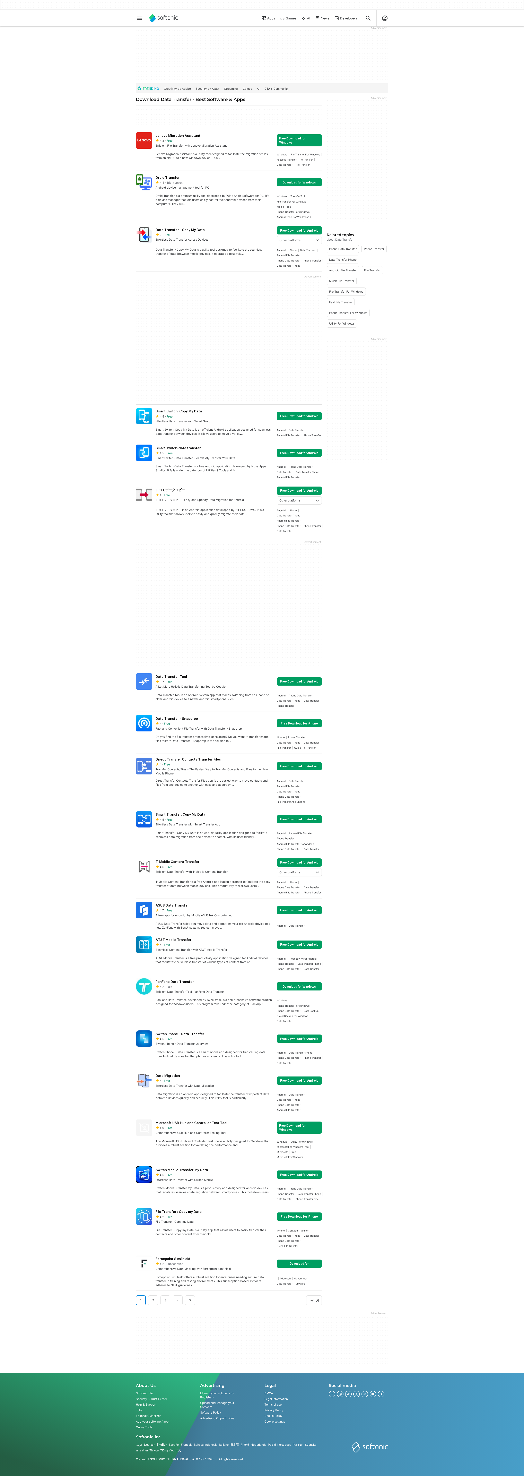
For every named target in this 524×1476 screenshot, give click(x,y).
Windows (282, 154)
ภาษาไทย (142, 1450)
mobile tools (284, 206)
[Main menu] (139, 18)
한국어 (245, 1445)
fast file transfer (286, 159)
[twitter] (356, 1394)
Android (281, 250)
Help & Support (146, 1404)
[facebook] (332, 1394)
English (162, 1445)
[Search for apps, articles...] (368, 18)
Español (174, 1445)
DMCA (268, 1393)
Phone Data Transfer (288, 260)
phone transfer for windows (293, 211)
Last (311, 1300)
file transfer (303, 164)
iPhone (293, 250)
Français (186, 1445)
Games (291, 18)
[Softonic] (163, 18)
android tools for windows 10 (294, 216)
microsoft (282, 1151)
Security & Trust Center (151, 1399)
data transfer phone (288, 265)
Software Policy (210, 1412)
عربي (139, 1445)
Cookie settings (274, 1421)
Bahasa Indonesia (205, 1445)
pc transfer (306, 159)
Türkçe (154, 1450)
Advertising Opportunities (217, 1418)
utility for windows (301, 1141)
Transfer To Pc (298, 196)
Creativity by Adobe (177, 88)
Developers (349, 18)
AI (308, 18)
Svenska (310, 1445)
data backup (311, 1010)
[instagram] (340, 1394)
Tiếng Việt (167, 1450)
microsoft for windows (290, 1157)
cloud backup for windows (292, 1016)
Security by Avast (207, 88)
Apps (271, 18)
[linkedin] (364, 1394)
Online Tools (144, 1427)
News (325, 18)
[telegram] (381, 1394)
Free (293, 1151)
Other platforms (289, 240)
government (301, 1278)
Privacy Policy (273, 1410)
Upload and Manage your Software (217, 1405)
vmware (300, 1283)
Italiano (224, 1445)
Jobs (139, 1410)
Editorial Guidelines (148, 1416)
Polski (272, 1445)
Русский (298, 1445)
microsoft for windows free (293, 1146)
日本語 (234, 1445)
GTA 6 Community (276, 88)
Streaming (231, 88)
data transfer (284, 164)
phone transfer (312, 260)
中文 (178, 1450)
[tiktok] (348, 1394)
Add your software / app (152, 1421)
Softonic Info (144, 1393)
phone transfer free (307, 1199)
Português (284, 1445)
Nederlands (258, 1445)
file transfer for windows (305, 154)
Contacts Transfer (298, 1230)
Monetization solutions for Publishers (217, 1395)
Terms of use (273, 1404)
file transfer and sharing (291, 801)
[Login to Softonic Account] (385, 18)
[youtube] (373, 1394)
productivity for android (302, 958)
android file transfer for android (295, 844)
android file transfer (288, 255)
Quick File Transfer (305, 747)
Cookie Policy (273, 1416)
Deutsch (149, 1445)
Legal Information (276, 1399)
